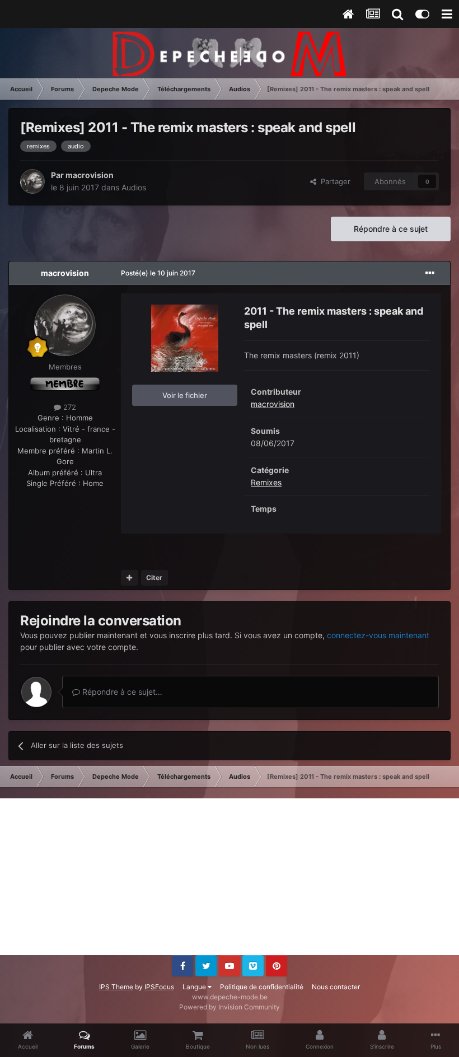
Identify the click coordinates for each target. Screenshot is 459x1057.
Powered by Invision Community (229, 1007)
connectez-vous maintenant (378, 635)
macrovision (89, 175)
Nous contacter (336, 987)
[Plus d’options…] (430, 273)
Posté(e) (158, 273)
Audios (133, 187)
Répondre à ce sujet (391, 228)
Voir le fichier (184, 395)
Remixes (266, 482)
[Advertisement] (229, 876)
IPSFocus (159, 987)
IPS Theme (116, 987)
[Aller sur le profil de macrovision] (32, 181)
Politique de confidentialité (261, 987)
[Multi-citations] (129, 578)
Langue (195, 987)
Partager (333, 181)
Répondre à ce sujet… (121, 691)
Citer (154, 577)
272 (68, 407)
